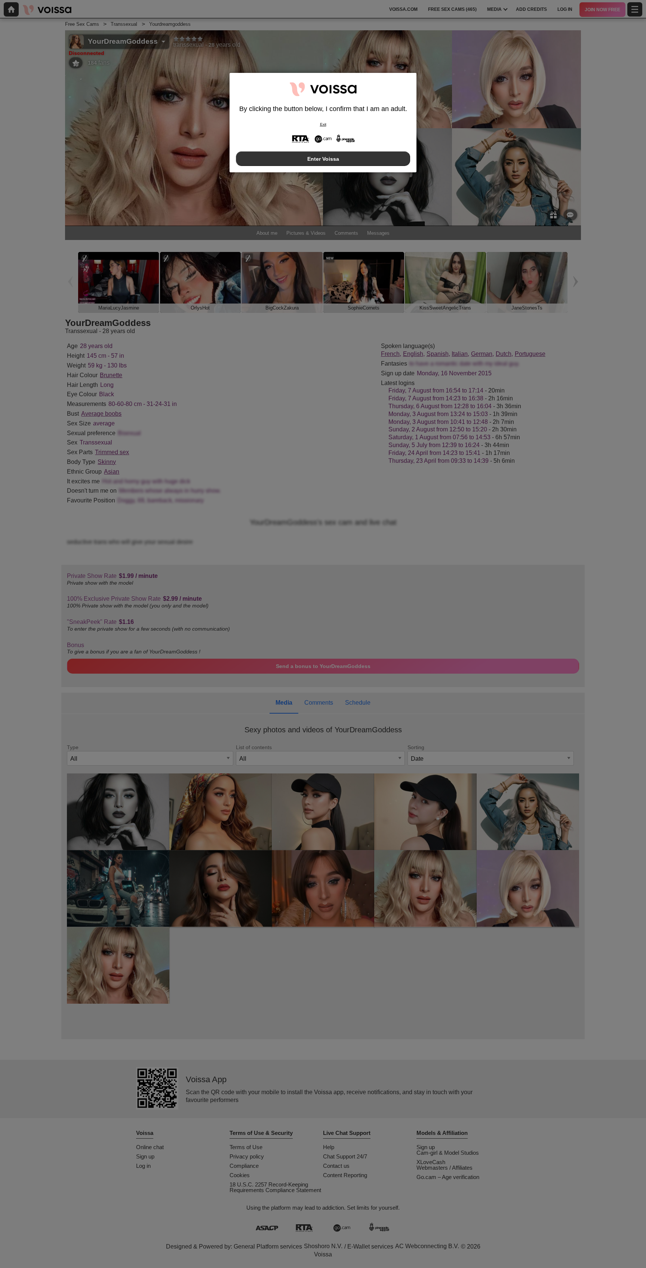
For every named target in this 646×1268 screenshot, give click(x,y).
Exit (323, 124)
